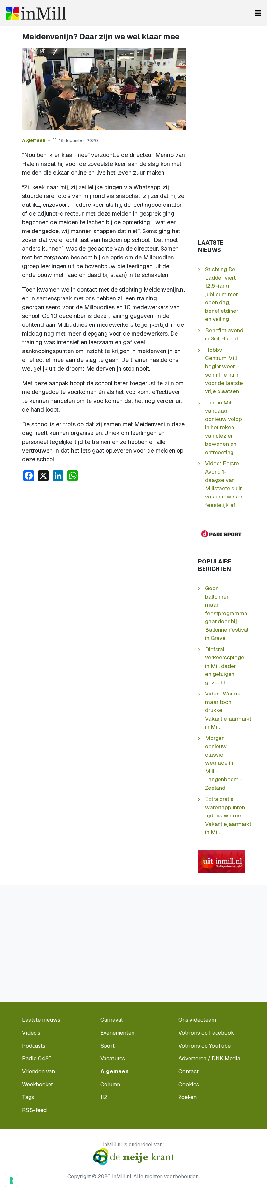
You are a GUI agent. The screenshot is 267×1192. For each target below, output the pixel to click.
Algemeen (33, 140)
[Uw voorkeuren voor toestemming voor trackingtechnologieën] (11, 1180)
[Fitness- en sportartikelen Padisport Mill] (221, 533)
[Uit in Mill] (221, 861)
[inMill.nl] (36, 13)
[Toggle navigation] (258, 13)
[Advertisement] (104, 535)
